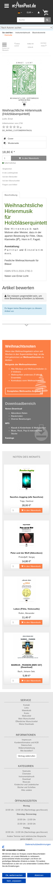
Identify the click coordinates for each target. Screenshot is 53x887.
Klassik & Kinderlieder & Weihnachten (28, 428)
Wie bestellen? (26, 751)
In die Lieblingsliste (10, 173)
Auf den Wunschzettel (11, 181)
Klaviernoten (17, 416)
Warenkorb (26, 710)
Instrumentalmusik (26, 776)
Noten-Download (13, 408)
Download (26, 779)
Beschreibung (11, 195)
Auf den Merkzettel (9, 177)
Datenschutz (26, 745)
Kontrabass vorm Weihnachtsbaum (27, 380)
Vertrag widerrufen (26, 756)
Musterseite (13, 143)
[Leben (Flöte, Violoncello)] (26, 591)
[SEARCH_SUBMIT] (47, 19)
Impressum (26, 740)
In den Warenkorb (30, 158)
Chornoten (26, 774)
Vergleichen (7, 169)
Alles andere (26, 790)
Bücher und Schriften (26, 787)
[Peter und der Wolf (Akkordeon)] (26, 535)
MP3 (7, 423)
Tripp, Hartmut (26, 501)
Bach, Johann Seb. (26, 671)
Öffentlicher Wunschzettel (26, 721)
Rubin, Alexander (26, 613)
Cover (10, 138)
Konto (26, 713)
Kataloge (9, 438)
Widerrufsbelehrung (26, 748)
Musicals (26, 782)
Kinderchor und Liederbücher (26, 784)
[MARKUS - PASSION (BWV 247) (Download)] (26, 647)
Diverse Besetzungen (21, 419)
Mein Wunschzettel (26, 719)
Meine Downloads (26, 724)
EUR (29, 12)
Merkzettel (26, 716)
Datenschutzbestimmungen (38, 844)
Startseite (26, 771)
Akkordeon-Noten (19, 413)
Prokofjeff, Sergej (27, 557)
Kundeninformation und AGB (26, 742)
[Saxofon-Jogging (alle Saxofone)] (26, 479)
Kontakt (26, 705)
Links (26, 708)
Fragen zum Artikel (9, 185)
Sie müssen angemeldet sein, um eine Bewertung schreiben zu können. (24, 297)
